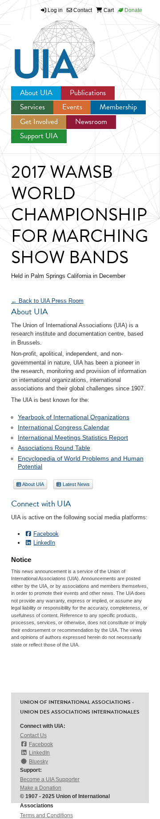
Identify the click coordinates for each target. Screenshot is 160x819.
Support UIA (39, 135)
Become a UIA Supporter (50, 779)
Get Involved (39, 121)
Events (72, 106)
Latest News (75, 484)
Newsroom (91, 121)
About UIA (36, 92)
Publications (88, 92)
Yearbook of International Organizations (73, 417)
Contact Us (33, 735)
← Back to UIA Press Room (47, 300)
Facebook (46, 533)
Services (32, 106)
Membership (118, 106)
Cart (108, 10)
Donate (132, 10)
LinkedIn (44, 542)
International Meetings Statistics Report (73, 437)
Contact (82, 10)
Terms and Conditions (46, 815)
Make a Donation (40, 788)
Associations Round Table (54, 447)
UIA (44, 44)
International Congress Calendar (63, 427)
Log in (55, 10)
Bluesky (38, 762)
